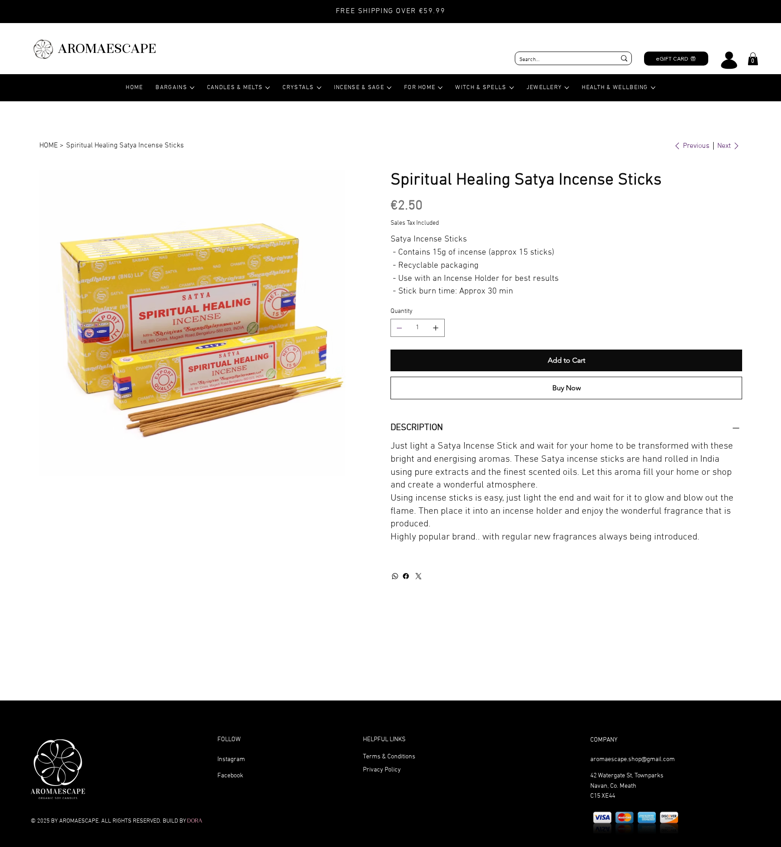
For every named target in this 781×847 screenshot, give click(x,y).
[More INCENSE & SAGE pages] (389, 87)
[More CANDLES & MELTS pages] (267, 87)
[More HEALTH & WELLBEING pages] (653, 87)
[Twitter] (418, 576)
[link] (753, 58)
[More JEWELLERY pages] (567, 87)
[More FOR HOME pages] (440, 87)
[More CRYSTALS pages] (319, 87)
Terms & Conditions (389, 757)
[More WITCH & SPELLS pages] (511, 87)
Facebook (230, 776)
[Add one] (436, 328)
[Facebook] (405, 576)
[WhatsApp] (395, 576)
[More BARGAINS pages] (192, 87)
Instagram (231, 759)
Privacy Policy (382, 770)
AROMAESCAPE (107, 48)
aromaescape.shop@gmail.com (632, 759)
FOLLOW (228, 739)
